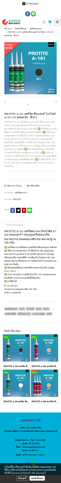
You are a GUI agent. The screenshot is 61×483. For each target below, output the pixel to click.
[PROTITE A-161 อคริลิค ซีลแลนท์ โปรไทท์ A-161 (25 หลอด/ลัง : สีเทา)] (30, 68)
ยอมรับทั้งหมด (37, 478)
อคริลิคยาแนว (21, 193)
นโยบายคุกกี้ (41, 473)
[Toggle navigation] (57, 22)
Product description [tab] (14, 225)
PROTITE (17, 199)
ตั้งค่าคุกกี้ (22, 478)
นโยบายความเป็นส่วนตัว (21, 473)
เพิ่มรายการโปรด (14, 186)
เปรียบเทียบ (34, 186)
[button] (43, 22)
